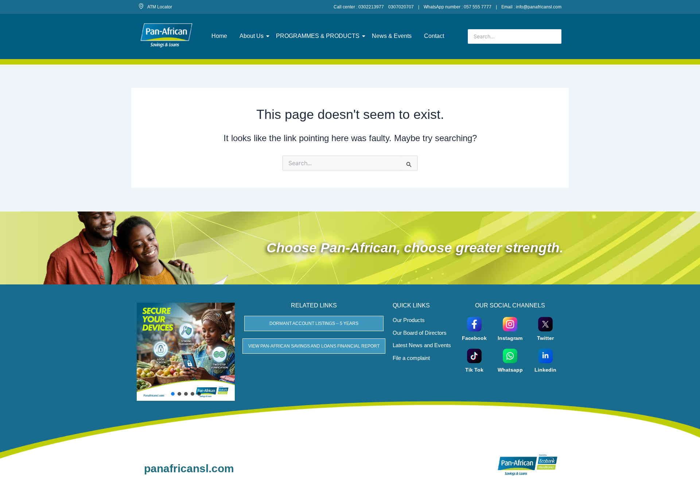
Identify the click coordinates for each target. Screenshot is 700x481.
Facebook (474, 338)
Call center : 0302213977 (359, 6)
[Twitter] (545, 323)
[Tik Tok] (474, 355)
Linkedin (545, 370)
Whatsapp (510, 370)
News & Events (392, 36)
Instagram (510, 338)
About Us (252, 36)
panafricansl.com (189, 468)
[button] (173, 394)
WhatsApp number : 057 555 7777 (457, 6)
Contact (434, 36)
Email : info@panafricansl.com (531, 6)
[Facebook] (474, 323)
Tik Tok (474, 370)
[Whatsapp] (510, 355)
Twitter (545, 338)
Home (219, 36)
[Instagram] (510, 323)
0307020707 (401, 6)
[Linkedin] (545, 355)
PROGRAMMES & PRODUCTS (317, 36)
